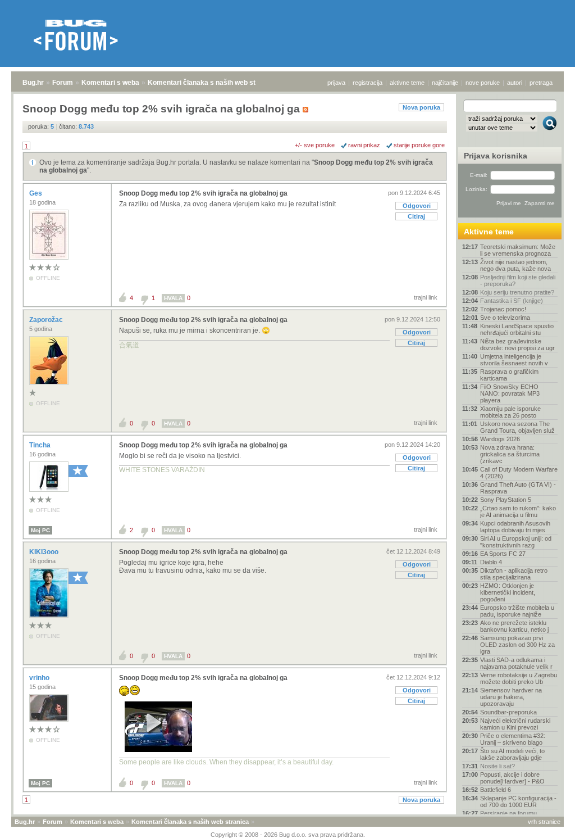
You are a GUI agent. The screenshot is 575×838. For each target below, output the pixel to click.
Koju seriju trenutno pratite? (517, 292)
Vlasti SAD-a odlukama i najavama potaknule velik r (516, 663)
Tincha (40, 445)
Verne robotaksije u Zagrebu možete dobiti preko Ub (518, 678)
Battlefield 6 (495, 789)
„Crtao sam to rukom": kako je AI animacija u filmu (518, 511)
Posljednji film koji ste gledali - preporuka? (517, 280)
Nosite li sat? (497, 766)
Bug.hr (33, 83)
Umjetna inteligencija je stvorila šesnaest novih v (514, 359)
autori (514, 82)
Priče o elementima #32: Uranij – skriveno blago (512, 739)
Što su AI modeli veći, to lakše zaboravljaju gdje (512, 754)
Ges (36, 193)
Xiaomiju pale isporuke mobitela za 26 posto (510, 412)
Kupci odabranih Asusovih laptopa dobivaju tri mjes (515, 526)
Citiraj (416, 216)
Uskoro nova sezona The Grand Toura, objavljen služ (517, 427)
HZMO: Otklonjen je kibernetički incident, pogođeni (507, 592)
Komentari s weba (110, 83)
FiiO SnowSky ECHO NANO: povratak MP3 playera (510, 393)
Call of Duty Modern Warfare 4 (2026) (519, 472)
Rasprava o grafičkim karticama (509, 375)
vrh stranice (544, 821)
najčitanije (445, 82)
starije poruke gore (419, 145)
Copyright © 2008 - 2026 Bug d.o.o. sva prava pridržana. (288, 834)
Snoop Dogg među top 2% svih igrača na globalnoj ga (203, 193)
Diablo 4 (491, 562)
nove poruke (483, 82)
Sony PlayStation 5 (505, 499)
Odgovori (417, 205)
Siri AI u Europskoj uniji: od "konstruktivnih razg (515, 542)
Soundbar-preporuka (508, 712)
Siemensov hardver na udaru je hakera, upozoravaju (511, 697)
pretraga (541, 82)
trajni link (425, 297)
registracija (367, 82)
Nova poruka (421, 107)
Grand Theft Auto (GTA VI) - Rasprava (518, 488)
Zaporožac (47, 320)
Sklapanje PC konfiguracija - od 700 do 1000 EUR (518, 801)
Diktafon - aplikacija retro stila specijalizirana (513, 574)
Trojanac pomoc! (503, 309)
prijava (336, 82)
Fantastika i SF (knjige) (511, 300)
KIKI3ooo (44, 552)
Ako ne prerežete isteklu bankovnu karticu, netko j (514, 626)
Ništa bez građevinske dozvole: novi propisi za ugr (517, 344)
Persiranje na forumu (508, 813)
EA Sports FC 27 (503, 553)
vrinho (40, 678)
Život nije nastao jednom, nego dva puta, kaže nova (515, 265)
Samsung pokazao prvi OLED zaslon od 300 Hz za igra (517, 645)
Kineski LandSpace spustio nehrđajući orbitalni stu (517, 329)
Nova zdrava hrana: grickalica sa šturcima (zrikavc (510, 454)
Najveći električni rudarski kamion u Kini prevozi (515, 724)
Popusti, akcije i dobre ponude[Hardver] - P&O (512, 778)
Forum (62, 83)
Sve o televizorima (505, 317)
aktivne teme (407, 82)
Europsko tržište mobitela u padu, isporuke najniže (517, 611)
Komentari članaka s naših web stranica (212, 83)
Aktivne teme (489, 231)
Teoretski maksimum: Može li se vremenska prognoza (517, 250)
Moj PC (40, 530)
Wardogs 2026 (500, 439)
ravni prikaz (364, 145)
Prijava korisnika (495, 155)
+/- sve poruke (315, 145)
